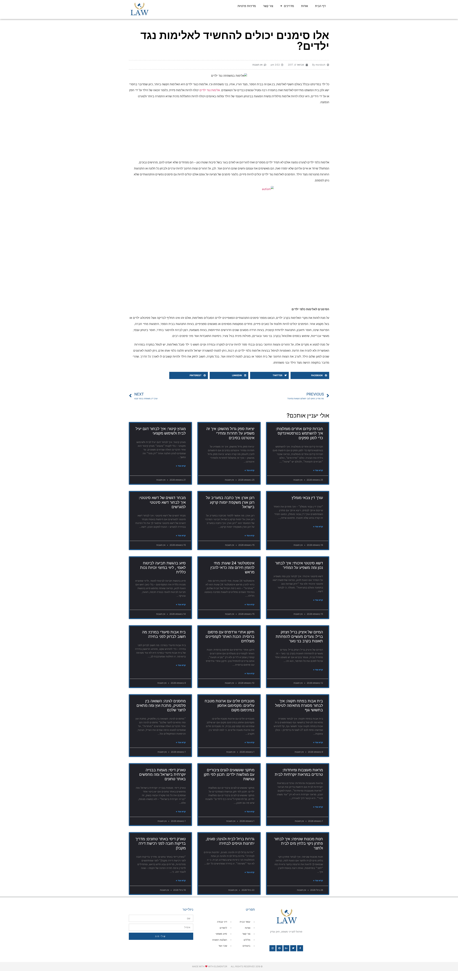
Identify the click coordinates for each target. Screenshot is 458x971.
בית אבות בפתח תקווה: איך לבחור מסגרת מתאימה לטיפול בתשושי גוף (299, 705)
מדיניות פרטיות (247, 6)
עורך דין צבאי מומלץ (307, 497)
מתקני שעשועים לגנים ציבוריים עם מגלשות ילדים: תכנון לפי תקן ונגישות (229, 774)
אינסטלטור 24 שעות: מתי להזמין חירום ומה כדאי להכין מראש (232, 567)
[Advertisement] (229, 133)
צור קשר (268, 6)
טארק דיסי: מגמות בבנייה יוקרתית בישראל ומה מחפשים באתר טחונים (162, 774)
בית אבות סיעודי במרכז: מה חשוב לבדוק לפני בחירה (164, 634)
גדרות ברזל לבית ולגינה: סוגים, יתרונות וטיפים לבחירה (230, 841)
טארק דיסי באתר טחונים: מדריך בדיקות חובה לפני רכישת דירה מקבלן (160, 843)
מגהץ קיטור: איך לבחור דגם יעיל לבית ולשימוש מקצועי (161, 430)
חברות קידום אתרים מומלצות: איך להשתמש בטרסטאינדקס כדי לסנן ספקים (299, 433)
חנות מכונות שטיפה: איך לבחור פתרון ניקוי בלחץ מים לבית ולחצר (298, 843)
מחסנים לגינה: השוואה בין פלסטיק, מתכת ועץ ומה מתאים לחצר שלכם (161, 705)
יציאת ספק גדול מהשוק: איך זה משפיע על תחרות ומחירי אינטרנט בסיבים (230, 433)
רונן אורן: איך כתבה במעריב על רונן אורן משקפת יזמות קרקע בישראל (230, 502)
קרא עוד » (318, 470)
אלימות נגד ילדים (209, 90)
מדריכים (289, 6)
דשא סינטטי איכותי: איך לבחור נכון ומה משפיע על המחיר (299, 565)
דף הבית (320, 6)
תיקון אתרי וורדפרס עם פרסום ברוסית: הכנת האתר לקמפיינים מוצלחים (230, 636)
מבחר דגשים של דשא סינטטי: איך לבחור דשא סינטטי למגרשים (162, 502)
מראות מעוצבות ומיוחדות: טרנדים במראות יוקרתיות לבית (299, 772)
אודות (304, 6)
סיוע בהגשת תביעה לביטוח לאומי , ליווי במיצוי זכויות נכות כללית (163, 567)
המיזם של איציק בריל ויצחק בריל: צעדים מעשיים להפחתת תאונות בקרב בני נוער (299, 636)
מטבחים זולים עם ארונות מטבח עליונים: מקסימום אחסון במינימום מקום (229, 705)
